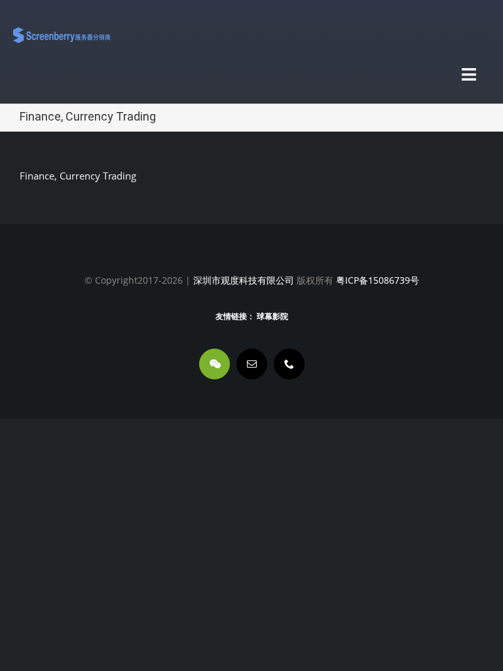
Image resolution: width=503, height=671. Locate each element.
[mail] (251, 364)
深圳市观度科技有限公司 (243, 280)
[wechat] (214, 364)
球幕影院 (272, 316)
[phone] (289, 364)
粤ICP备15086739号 (376, 280)
